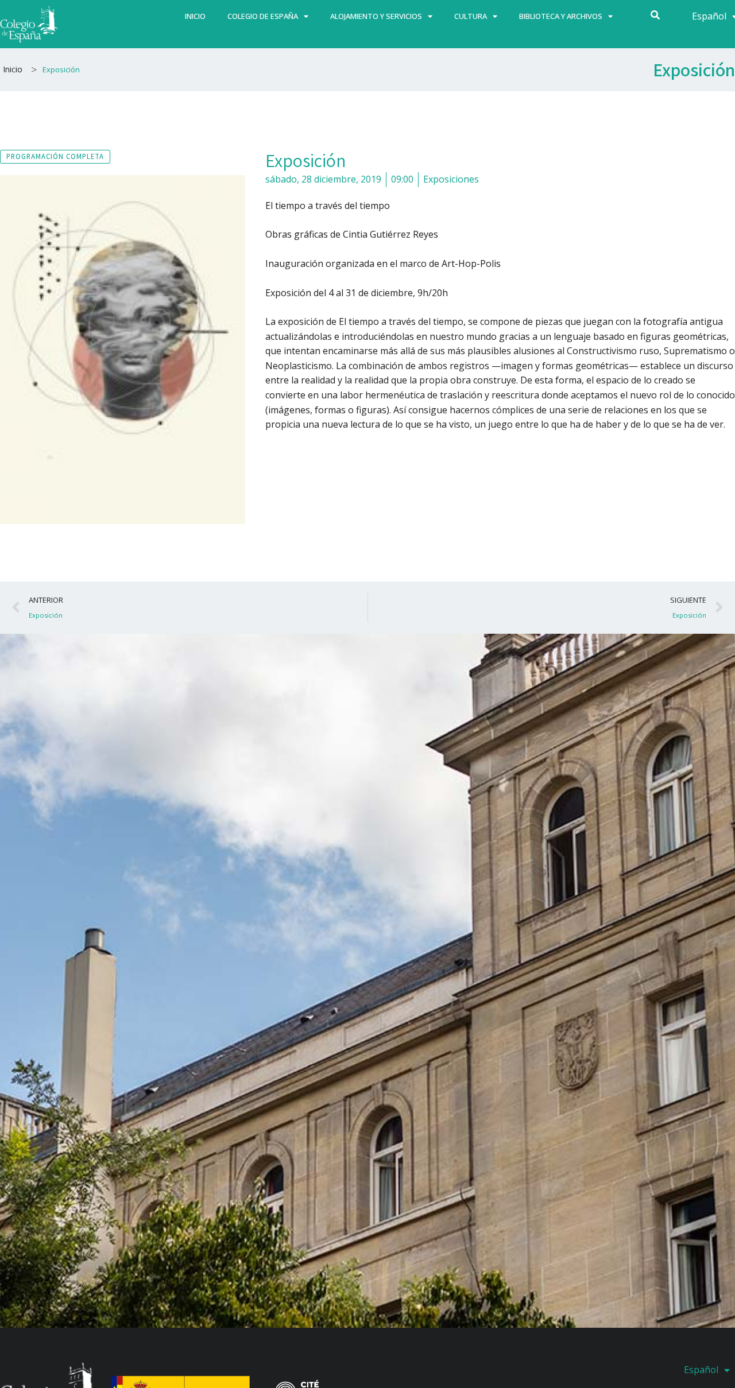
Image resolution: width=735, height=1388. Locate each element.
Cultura (470, 16)
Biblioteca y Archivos (560, 16)
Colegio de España (262, 16)
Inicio (195, 16)
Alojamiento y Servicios (376, 16)
